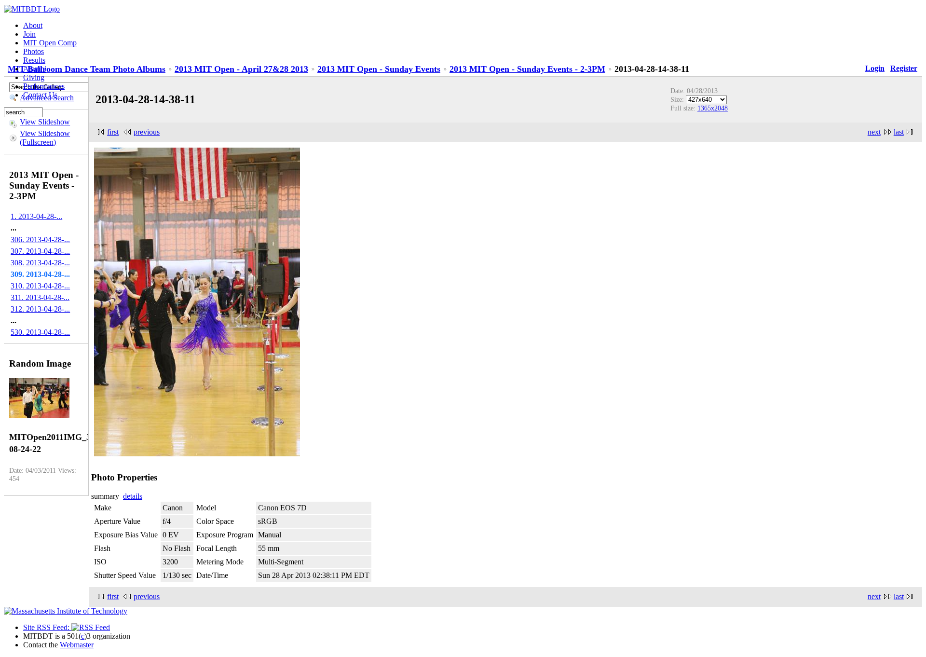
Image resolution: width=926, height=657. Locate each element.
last (899, 132)
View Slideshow (45, 122)
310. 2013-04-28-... (40, 286)
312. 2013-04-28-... (40, 309)
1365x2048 (712, 108)
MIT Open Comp (50, 43)
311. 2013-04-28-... (40, 297)
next (874, 132)
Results (34, 60)
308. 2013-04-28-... (40, 263)
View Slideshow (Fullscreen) (45, 137)
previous (147, 132)
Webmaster (77, 645)
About (32, 25)
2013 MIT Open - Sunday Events (378, 69)
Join (29, 34)
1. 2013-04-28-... (36, 216)
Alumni (34, 69)
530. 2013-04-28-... (40, 332)
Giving (33, 77)
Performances (44, 86)
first (113, 132)
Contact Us (40, 95)
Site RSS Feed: (47, 627)
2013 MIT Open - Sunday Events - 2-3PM (527, 69)
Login (875, 68)
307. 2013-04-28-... (40, 251)
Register (903, 68)
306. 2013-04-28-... (40, 239)
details (132, 496)
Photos (33, 51)
